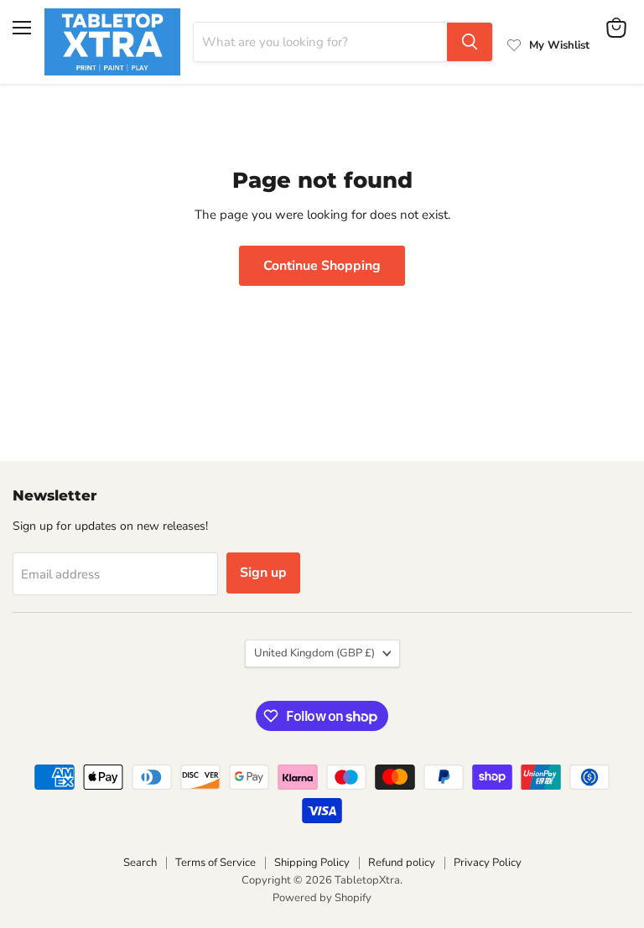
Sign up (263, 572)
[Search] (469, 42)
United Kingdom (314, 653)
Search (140, 862)
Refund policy (401, 862)
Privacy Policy (488, 862)
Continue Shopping (322, 266)
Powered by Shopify (322, 897)
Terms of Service (215, 862)
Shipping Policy (312, 862)
